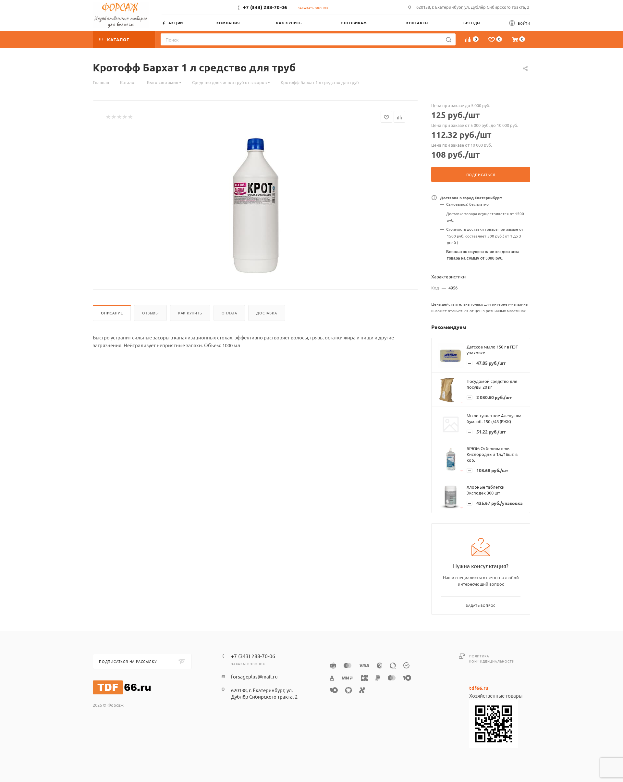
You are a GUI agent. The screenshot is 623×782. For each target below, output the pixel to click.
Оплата (229, 312)
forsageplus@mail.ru (254, 676)
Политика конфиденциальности (491, 659)
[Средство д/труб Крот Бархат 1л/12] (256, 204)
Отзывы (150, 312)
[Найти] (449, 39)
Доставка (266, 312)
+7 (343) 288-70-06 (265, 7)
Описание (112, 312)
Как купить (190, 312)
